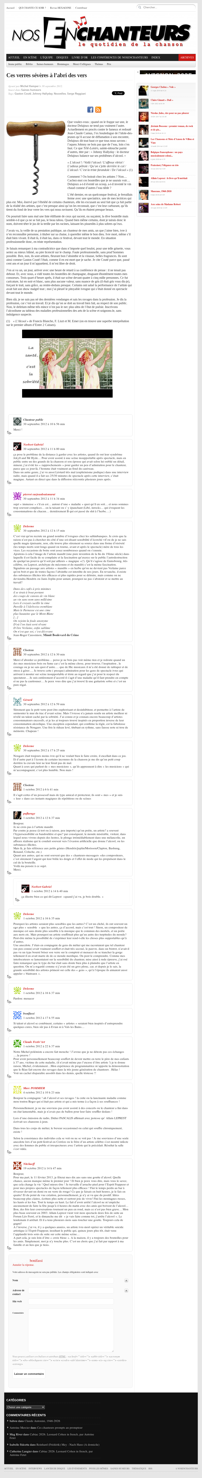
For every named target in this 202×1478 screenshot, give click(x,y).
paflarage (29, 813)
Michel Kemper (29, 86)
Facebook (90, 110)
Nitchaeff (29, 1164)
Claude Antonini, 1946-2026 (42, 1421)
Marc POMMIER (34, 1088)
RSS (98, 110)
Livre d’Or (80, 57)
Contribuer (81, 7)
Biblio (29, 64)
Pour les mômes (98, 1468)
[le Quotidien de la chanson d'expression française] (101, 33)
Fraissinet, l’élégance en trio (165, 165)
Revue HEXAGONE (60, 7)
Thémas (99, 64)
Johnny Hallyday (42, 93)
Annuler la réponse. (23, 1265)
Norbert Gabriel (33, 444)
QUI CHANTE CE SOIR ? (32, 7)
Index (156, 57)
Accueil (10, 7)
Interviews (35, 1468)
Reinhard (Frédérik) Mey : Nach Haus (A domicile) (67, 1444)
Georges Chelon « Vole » (163, 87)
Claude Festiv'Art (34, 1042)
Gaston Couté (23, 93)
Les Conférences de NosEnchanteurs (119, 57)
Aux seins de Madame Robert (166, 204)
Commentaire (18, 1312)
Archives (187, 57)
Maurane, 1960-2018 (161, 191)
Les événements (77, 1468)
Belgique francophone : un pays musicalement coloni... (167, 153)
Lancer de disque (54, 1468)
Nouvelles (60, 93)
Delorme (28, 526)
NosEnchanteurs (187, 1468)
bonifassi (36, 1260)
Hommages (63, 64)
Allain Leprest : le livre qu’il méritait (169, 178)
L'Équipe (46, 57)
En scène (30, 57)
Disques (62, 57)
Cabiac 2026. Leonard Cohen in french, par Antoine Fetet (52, 1436)
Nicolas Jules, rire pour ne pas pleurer (170, 113)
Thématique (139, 1468)
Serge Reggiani (76, 93)
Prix (109, 64)
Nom (15, 1280)
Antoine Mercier (20, 1427)
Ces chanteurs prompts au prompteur (59, 1427)
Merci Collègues (82, 64)
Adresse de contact (18, 1292)
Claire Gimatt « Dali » (162, 100)
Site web (17, 1301)
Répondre (10, 433)
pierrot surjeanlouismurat (39, 494)
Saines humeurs (45, 64)
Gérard (27, 700)
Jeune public (15, 64)
